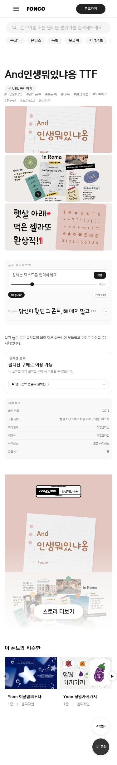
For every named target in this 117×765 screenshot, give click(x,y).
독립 (54, 40)
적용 (100, 275)
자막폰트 (96, 40)
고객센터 (100, 726)
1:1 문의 (100, 747)
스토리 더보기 (58, 611)
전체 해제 (100, 294)
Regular (16, 294)
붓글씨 (74, 40)
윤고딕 (15, 40)
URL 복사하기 (22, 88)
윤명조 (36, 40)
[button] (112, 676)
